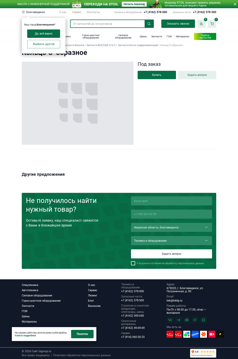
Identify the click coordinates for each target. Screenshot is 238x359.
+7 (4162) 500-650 (132, 315)
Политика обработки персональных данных (82, 355)
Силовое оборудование (37, 295)
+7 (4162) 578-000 (155, 12)
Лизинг (92, 295)
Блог (91, 300)
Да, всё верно (44, 33)
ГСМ (24, 311)
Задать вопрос (197, 75)
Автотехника (30, 290)
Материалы (29, 321)
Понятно (82, 334)
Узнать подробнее (25, 335)
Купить (156, 75)
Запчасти (28, 306)
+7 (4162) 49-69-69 (133, 328)
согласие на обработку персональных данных (177, 263)
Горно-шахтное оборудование (41, 300)
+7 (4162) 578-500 (204, 12)
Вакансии (94, 306)
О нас (63, 12)
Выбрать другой (43, 44)
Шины (26, 316)
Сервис (76, 12)
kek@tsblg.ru (174, 300)
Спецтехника (30, 285)
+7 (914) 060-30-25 (133, 337)
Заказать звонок (178, 23)
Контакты (93, 12)
